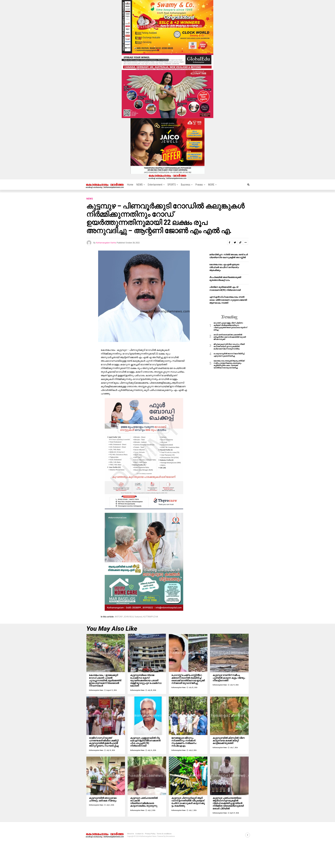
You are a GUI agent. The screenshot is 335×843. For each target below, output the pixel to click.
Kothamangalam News (96, 690)
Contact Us (139, 834)
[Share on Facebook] (229, 242)
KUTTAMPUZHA (150, 617)
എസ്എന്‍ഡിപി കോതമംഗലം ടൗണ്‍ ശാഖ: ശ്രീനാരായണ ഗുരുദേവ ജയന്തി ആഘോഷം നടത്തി (228, 300)
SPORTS (172, 184)
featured (138, 617)
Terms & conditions (164, 834)
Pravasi (199, 184)
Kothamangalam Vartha (106, 243)
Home (130, 184)
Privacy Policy (150, 834)
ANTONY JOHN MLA (124, 617)
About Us (130, 834)
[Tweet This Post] (235, 242)
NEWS (139, 184)
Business (185, 184)
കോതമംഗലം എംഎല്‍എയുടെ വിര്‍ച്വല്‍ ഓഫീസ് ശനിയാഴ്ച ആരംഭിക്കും (224, 267)
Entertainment (155, 184)
